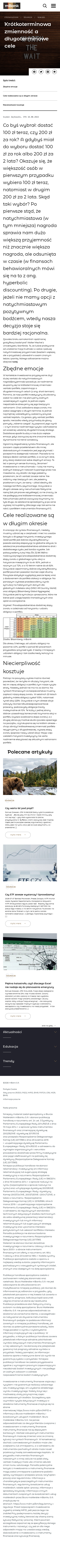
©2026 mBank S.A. (11, 1083)
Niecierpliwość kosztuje (14, 105)
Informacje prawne (11, 1099)
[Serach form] (45, 6)
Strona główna (11, 17)
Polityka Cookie (10, 1089)
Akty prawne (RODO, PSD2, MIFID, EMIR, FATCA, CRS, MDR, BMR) (29, 1094)
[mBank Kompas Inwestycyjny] (11, 6)
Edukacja (28, 17)
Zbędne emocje (10, 87)
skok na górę (47, 1026)
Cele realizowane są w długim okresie (20, 96)
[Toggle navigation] (53, 6)
